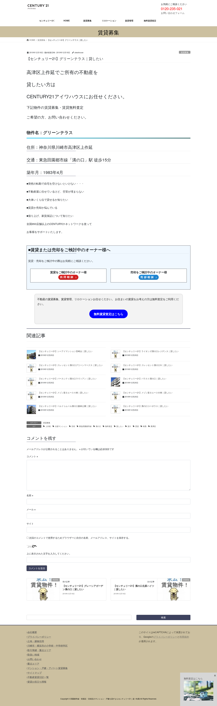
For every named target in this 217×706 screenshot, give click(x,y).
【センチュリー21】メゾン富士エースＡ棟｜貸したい (63, 392)
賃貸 (137, 426)
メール (31, 509)
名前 (30, 495)
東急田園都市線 (85, 426)
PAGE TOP (209, 682)
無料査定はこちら (193, 678)
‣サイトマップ (34, 672)
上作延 (48, 426)
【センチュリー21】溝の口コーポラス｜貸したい (145, 406)
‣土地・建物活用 (35, 641)
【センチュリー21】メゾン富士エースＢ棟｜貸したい (147, 392)
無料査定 (108, 426)
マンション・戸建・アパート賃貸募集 (47, 668)
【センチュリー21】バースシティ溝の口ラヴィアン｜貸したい (67, 378)
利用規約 (184, 636)
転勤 (144, 426)
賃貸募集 (185, 52)
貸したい (119, 426)
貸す (129, 426)
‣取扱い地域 (33, 654)
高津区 (153, 426)
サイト (30, 523)
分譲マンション (61, 426)
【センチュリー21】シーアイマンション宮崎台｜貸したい (65, 351)
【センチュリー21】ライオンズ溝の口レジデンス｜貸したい (151, 351)
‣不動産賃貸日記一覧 (38, 677)
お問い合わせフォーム (173, 13)
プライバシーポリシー (165, 636)
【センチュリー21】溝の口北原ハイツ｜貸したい (134, 587)
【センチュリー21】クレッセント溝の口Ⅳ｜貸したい (147, 365)
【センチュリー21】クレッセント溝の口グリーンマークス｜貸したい (70, 365)
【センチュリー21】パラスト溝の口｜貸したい (144, 378)
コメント (32, 456)
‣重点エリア (33, 663)
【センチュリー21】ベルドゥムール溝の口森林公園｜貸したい (67, 406)
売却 (73, 426)
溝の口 (98, 426)
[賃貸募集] (43, 589)
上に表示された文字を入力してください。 (49, 553)
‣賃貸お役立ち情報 (36, 681)
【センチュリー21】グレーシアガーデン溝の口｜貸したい (83, 587)
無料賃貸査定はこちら (108, 314)
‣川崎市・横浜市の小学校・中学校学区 (47, 645)
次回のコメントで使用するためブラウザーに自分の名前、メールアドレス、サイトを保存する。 (80, 537)
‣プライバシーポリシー (39, 636)
